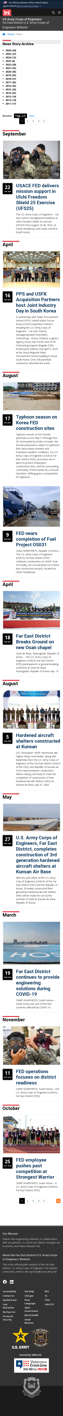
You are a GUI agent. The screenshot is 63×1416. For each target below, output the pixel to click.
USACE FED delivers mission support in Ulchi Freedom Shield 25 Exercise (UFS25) (37, 197)
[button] (29, 6)
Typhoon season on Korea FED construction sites (36, 422)
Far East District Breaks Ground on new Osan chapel (35, 641)
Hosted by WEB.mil (30, 1354)
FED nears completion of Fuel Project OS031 (36, 539)
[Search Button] (52, 12)
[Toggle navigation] (57, 12)
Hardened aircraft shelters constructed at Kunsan (38, 741)
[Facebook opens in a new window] (5, 1282)
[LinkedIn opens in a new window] (11, 1282)
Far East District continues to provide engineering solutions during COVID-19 (37, 983)
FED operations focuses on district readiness (36, 1077)
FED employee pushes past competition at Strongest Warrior (35, 1168)
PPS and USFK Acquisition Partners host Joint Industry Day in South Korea (38, 302)
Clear (31, 115)
